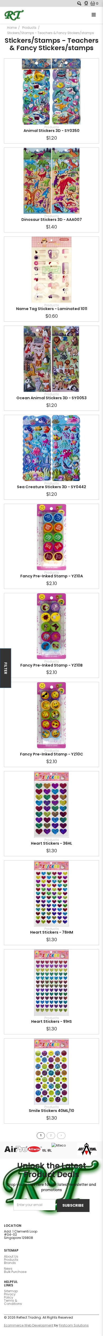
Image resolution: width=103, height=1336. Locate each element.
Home (12, 27)
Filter (5, 668)
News (8, 1268)
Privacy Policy (10, 1296)
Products (29, 27)
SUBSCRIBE (73, 1205)
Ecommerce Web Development (28, 1325)
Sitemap (11, 1291)
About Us (11, 1256)
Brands (10, 1263)
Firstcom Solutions (74, 1325)
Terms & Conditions (13, 1302)
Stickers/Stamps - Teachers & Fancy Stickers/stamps (50, 33)
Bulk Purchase (15, 1272)
